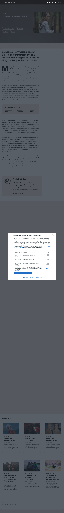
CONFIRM (23, 273)
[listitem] (32, 252)
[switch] (47, 255)
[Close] (53, 235)
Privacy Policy (39, 277)
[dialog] (32, 256)
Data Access (32, 277)
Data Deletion (25, 277)
